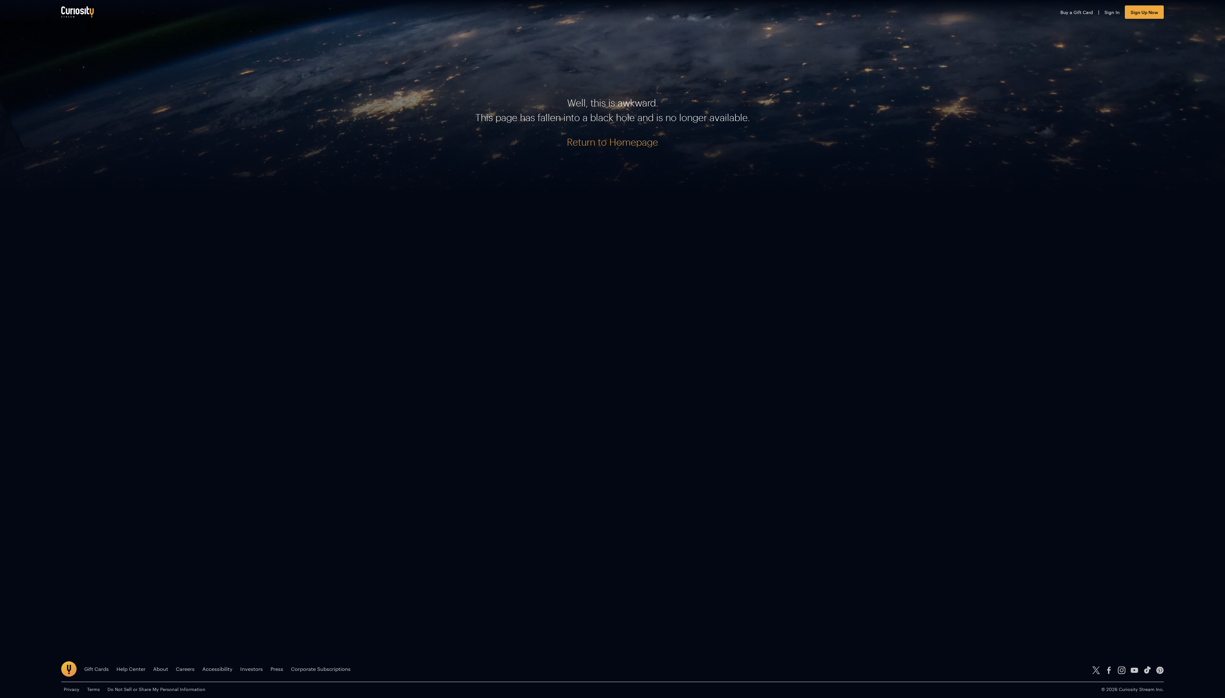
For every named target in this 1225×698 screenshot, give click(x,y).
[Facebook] (1108, 670)
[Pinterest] (1160, 670)
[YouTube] (1134, 670)
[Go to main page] (77, 12)
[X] (1096, 670)
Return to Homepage (612, 142)
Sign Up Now (1144, 12)
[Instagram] (1121, 670)
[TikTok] (1147, 670)
